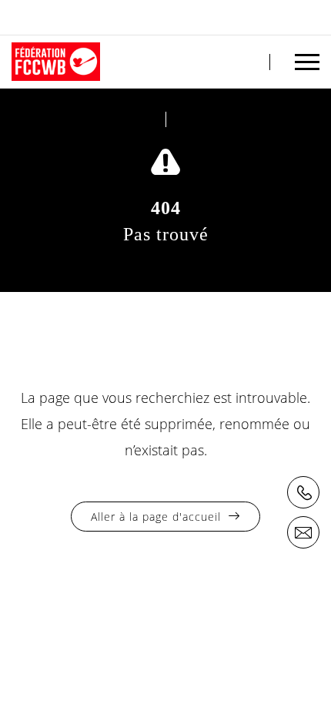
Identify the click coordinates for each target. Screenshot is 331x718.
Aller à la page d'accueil (156, 516)
